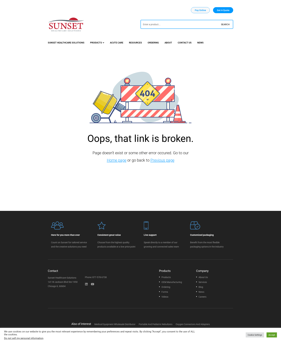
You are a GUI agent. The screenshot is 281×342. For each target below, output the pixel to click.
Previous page (162, 160)
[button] (200, 10)
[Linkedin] (86, 284)
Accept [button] (271, 335)
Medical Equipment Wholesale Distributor (114, 324)
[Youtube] (92, 284)
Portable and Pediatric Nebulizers (155, 324)
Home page (116, 160)
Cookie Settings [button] (255, 335)
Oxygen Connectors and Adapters (193, 324)
